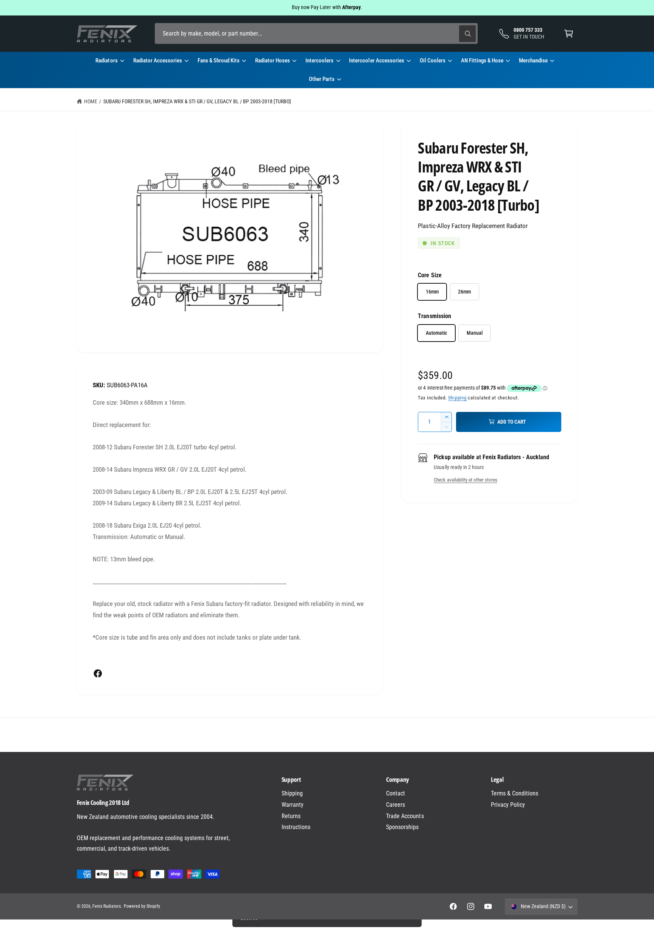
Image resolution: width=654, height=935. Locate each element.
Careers (395, 804)
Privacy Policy (508, 804)
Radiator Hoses (272, 60)
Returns (291, 816)
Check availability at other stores (465, 480)
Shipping (457, 398)
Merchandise (533, 60)
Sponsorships (402, 827)
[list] (327, 734)
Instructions (296, 827)
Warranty (293, 804)
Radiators (106, 60)
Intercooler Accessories (376, 60)
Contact (395, 793)
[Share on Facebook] (98, 673)
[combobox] (316, 33)
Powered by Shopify (142, 906)
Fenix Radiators (106, 906)
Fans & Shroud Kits (219, 60)
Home (90, 101)
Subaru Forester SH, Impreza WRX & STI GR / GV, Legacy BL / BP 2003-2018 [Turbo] (197, 101)
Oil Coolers (432, 60)
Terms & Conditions (514, 793)
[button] (568, 33)
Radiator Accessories (157, 60)
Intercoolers (319, 60)
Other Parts (322, 79)
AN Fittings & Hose (482, 60)
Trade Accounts (405, 816)
